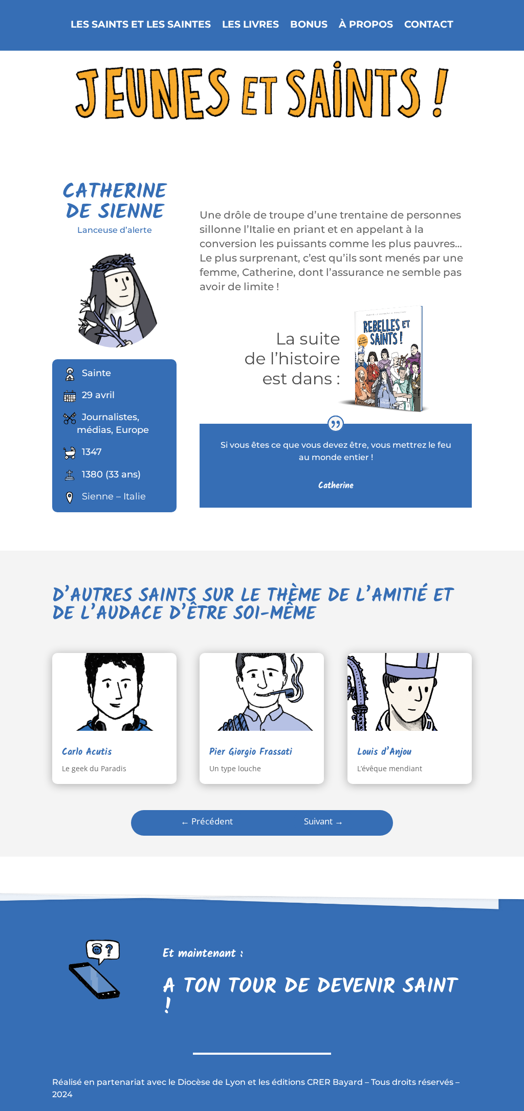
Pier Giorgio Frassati (250, 752)
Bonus (309, 24)
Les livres (250, 24)
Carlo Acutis (87, 752)
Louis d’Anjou (384, 752)
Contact (428, 24)
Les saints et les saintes (141, 24)
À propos (366, 24)
